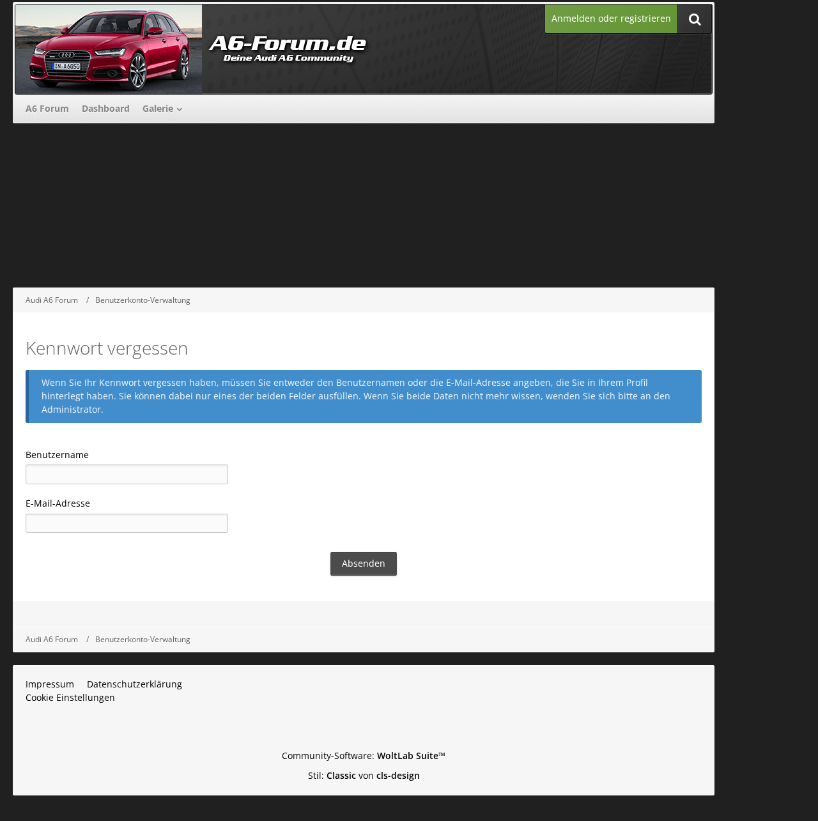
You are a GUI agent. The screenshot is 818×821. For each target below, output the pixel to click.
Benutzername (57, 455)
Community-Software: (363, 755)
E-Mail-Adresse (58, 503)
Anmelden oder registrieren (611, 18)
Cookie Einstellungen (70, 697)
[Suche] (694, 18)
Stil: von (364, 775)
